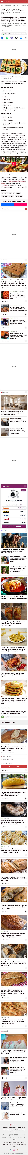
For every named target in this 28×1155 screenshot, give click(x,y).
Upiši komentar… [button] (9, 717)
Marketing (23, 1144)
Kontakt (22, 1142)
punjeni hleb (19, 196)
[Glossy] (14, 1139)
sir (14, 193)
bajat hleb (4, 193)
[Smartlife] (20, 1137)
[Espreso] (16, 1135)
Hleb (7, 10)
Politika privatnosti (16, 1144)
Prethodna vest (8, 187)
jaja (10, 193)
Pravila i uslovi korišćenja (14, 1142)
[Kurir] (11, 1135)
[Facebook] (7, 204)
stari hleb (4, 196)
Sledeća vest (20, 187)
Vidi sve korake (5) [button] (14, 766)
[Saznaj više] (26, 392)
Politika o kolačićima (6, 1144)
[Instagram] (20, 204)
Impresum (6, 1142)
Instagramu (6, 185)
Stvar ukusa (12, 181)
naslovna (11, 196)
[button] (26, 30)
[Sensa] (9, 1137)
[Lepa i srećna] (4, 1137)
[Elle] (14, 1137)
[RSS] (17, 1150)
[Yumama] (22, 1135)
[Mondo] (5, 1135)
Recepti (8, 9)
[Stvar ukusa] (5, 2)
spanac (18, 193)
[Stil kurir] (24, 1137)
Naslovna (3, 9)
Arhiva (14, 1146)
